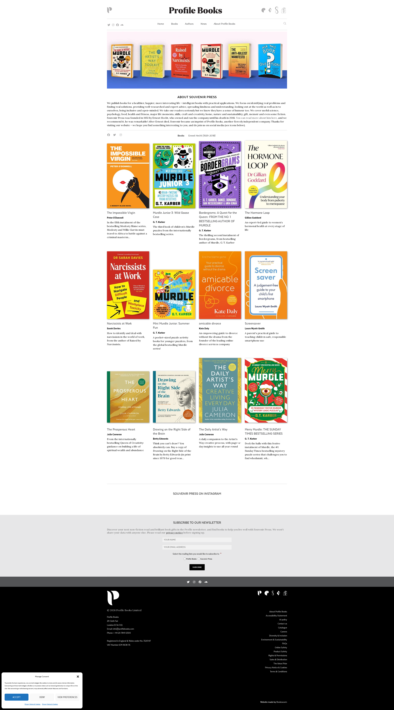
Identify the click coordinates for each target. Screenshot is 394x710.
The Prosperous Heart (121, 429)
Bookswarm (281, 702)
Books (174, 23)
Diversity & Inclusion (278, 635)
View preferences (67, 697)
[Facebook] (117, 24)
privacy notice (174, 532)
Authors (189, 23)
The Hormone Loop (257, 212)
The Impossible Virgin (121, 212)
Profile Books (191, 559)
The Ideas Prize (280, 663)
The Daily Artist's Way (213, 429)
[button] (77, 676)
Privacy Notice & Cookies (32, 704)
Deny (42, 697)
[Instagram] (113, 24)
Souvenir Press (206, 559)
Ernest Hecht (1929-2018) (201, 135)
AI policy (283, 619)
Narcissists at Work (119, 323)
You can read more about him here (256, 117)
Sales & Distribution (278, 659)
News (204, 23)
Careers (283, 631)
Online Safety (281, 647)
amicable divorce (210, 323)
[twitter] (109, 24)
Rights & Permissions (277, 655)
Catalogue (282, 627)
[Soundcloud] (122, 24)
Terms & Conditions (278, 671)
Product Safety (280, 651)
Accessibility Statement (276, 615)
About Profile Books (224, 23)
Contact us (282, 623)
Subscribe (197, 567)
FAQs (284, 643)
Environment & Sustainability (274, 639)
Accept (17, 697)
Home (160, 23)
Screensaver (253, 323)
